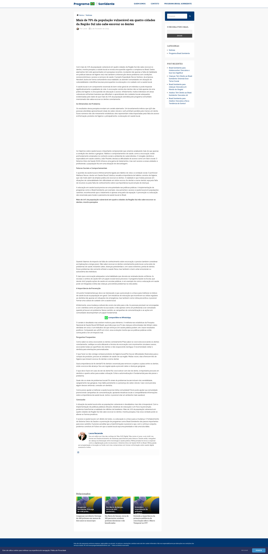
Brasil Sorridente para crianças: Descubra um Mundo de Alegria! (178, 86)
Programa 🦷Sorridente (94, 3)
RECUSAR (244, 550)
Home (81, 15)
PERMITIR (259, 550)
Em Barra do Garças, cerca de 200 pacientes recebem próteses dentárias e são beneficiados (117, 519)
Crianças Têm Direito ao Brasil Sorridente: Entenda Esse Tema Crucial (180, 78)
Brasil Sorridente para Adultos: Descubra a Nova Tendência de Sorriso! (179, 100)
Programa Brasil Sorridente (178, 4)
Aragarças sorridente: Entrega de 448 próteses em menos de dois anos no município (88, 518)
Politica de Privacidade (58, 550)
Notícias (89, 15)
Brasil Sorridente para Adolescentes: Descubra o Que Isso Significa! (179, 70)
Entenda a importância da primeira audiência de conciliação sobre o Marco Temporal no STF (144, 519)
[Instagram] (78, 452)
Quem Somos (140, 4)
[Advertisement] (118, 48)
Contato (155, 4)
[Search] (190, 16)
